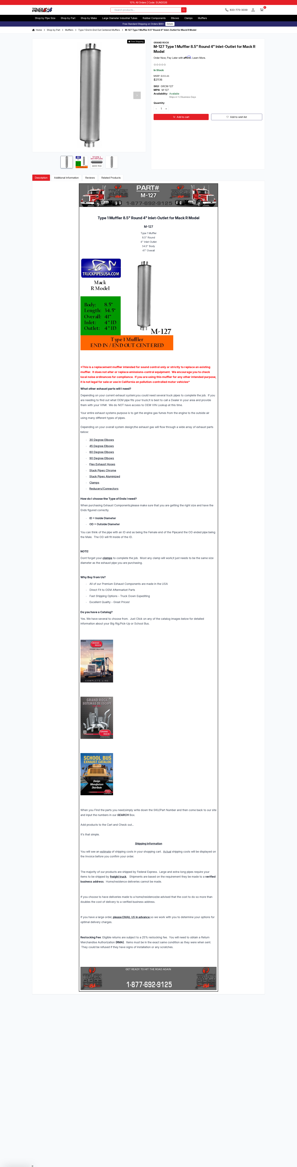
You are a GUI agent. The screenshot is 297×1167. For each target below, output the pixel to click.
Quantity (159, 102)
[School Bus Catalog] (148, 774)
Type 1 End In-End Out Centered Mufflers (99, 30)
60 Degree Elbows (101, 452)
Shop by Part (68, 18)
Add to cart (183, 117)
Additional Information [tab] (66, 177)
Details (170, 24)
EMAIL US (128, 917)
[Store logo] (42, 9)
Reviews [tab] (90, 177)
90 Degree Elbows (101, 458)
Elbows (175, 18)
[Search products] (183, 9)
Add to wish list (238, 117)
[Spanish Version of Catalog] (148, 718)
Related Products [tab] (111, 177)
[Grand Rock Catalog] (148, 661)
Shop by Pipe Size (45, 18)
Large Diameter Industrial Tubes (119, 18)
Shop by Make (89, 18)
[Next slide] (137, 95)
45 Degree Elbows (101, 446)
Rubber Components (154, 18)
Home (39, 30)
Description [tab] (41, 177)
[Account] (253, 10)
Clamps (188, 18)
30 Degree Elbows (101, 439)
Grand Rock (161, 42)
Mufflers (202, 18)
